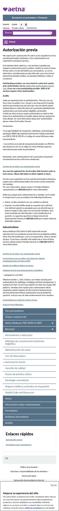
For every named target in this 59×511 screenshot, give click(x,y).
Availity (9, 423)
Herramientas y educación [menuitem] (18, 335)
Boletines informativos (17, 417)
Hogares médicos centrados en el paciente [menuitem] (27, 386)
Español (6, 24)
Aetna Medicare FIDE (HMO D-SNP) (23, 323)
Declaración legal (29, 476)
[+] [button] (6, 458)
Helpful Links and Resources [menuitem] (19, 392)
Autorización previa (14, 440)
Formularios (11, 411)
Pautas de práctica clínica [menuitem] (18, 374)
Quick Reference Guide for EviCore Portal (20, 300)
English (14, 24)
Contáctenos (32, 28)
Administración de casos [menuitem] (17, 350)
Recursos (10, 329)
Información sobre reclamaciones (22, 405)
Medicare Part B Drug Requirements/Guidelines (23, 270)
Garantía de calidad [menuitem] (15, 368)
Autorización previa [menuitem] (15, 363)
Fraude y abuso (18, 28)
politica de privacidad (33, 508)
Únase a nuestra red (15, 317)
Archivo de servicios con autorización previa (21, 167)
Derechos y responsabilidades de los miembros (28, 472)
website (48, 116)
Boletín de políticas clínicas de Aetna (18, 266)
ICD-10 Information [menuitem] (15, 356)
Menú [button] (12, 42)
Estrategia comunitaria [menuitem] (17, 380)
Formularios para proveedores (18, 445)
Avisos (8, 399)
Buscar (8, 33)
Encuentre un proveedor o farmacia (30, 18)
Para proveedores (14, 311)
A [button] (22, 24)
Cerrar (54, 485)
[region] (29, 496)
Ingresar (6, 28)
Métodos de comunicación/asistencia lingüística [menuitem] (24, 342)
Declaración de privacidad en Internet (29, 480)
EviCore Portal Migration (13, 305)
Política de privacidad (28, 467)
